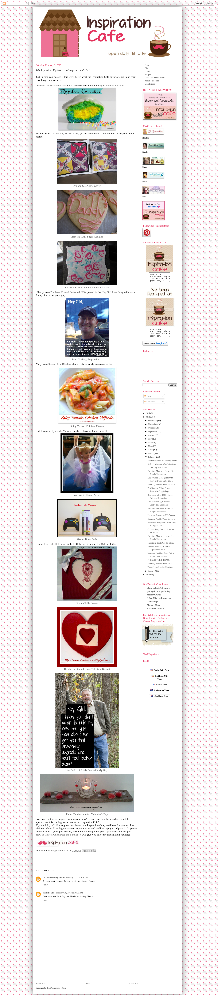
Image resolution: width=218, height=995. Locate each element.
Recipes (148, 74)
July (150, 439)
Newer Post (40, 983)
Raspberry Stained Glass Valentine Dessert (87, 668)
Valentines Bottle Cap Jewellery (161, 543)
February (152, 457)
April (150, 450)
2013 (148, 417)
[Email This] (83, 850)
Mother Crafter (154, 595)
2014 (148, 413)
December (152, 420)
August (151, 435)
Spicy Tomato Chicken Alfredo (87, 426)
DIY (146, 68)
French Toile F (87, 603)
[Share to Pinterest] (94, 850)
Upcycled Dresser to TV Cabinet (161, 515)
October (151, 428)
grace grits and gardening (158, 591)
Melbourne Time (161, 690)
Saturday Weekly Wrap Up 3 (160, 564)
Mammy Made (153, 605)
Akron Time (161, 685)
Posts (148, 396)
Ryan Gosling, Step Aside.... (87, 359)
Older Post (133, 983)
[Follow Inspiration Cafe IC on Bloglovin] (155, 345)
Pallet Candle (87, 814)
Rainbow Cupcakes (113, 85)
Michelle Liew (49, 893)
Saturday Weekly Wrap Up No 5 (161, 519)
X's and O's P (87, 185)
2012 (148, 574)
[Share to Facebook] (92, 850)
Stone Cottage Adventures (158, 588)
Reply (45, 885)
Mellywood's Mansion (60, 431)
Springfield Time (161, 670)
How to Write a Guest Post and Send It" (57, 834)
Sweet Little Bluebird (59, 364)
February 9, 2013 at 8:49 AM (78, 878)
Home (147, 65)
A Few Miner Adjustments (159, 598)
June (150, 442)
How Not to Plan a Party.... (87, 495)
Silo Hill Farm (57, 544)
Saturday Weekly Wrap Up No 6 (161, 485)
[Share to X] (89, 850)
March (151, 453)
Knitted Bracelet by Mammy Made (162, 461)
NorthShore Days (56, 85)
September (153, 431)
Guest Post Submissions (154, 78)
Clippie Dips (152, 602)
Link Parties (150, 84)
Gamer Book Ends (87, 539)
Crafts (147, 71)
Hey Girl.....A (87, 770)
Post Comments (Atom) (57, 988)
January (151, 571)
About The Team (152, 81)
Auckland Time (160, 696)
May (150, 446)
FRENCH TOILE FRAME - (160, 560)
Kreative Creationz (155, 608)
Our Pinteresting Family (54, 878)
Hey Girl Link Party (112, 292)
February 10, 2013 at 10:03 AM (69, 893)
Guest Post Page (55, 828)
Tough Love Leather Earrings (160, 567)
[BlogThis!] (86, 850)
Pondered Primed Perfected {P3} (68, 292)
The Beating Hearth (61, 133)
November (152, 424)
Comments (150, 402)
